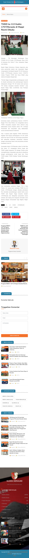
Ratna (12, 352)
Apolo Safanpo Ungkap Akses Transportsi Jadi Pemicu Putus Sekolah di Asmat (17, 451)
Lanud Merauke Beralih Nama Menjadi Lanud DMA (16, 380)
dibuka (16, 207)
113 (10, 205)
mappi (6, 207)
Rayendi (13, 367)
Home (3, 14)
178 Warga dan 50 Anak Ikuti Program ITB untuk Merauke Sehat (18, 418)
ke (6, 205)
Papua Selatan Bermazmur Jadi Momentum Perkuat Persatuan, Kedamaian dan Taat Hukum (17, 435)
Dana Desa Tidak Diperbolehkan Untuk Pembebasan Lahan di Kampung (17, 348)
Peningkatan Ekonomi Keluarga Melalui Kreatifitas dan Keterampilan (18, 355)
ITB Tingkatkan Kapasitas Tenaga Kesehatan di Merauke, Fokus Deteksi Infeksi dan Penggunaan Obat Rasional (17, 428)
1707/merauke (21, 205)
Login (14, 555)
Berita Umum (5, 355)
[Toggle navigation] (3, 9)
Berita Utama (4, 20)
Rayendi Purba (4, 32)
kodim (14, 205)
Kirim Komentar (14, 335)
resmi (11, 207)
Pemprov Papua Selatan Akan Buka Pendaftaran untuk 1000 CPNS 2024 (18, 363)
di (2, 207)
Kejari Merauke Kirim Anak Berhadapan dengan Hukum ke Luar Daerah (10, 2)
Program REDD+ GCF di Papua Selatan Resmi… (14, 284)
